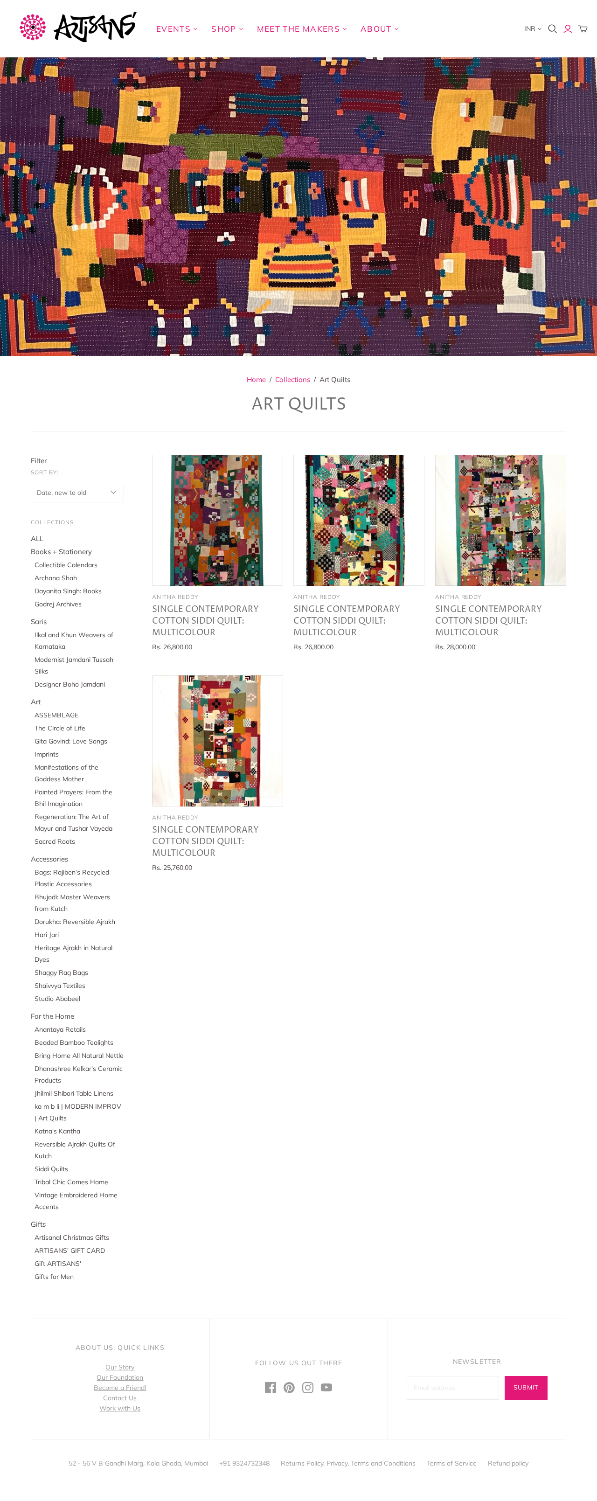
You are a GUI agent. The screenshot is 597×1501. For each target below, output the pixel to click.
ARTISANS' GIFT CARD (70, 1250)
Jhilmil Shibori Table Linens (74, 1093)
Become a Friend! (120, 1387)
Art (36, 701)
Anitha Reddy (175, 596)
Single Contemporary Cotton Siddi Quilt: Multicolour (205, 621)
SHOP (223, 29)
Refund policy (508, 1463)
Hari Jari (47, 935)
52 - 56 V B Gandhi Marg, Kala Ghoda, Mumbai (138, 1463)
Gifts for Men (54, 1276)
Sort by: (45, 472)
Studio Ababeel (57, 998)
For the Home (52, 1016)
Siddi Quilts (51, 1169)
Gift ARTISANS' (58, 1263)
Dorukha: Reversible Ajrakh (75, 921)
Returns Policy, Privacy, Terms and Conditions (348, 1463)
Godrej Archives (58, 604)
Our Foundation (120, 1377)
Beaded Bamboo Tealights (74, 1042)
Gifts (38, 1224)
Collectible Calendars (66, 565)
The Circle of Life (60, 728)
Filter (39, 460)
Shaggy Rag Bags (61, 972)
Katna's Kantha (57, 1131)
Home (256, 379)
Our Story (119, 1367)
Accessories (49, 859)
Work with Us (119, 1408)
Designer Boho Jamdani (70, 684)
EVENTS (173, 29)
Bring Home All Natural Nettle (79, 1055)
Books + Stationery (61, 551)
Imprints (47, 754)
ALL (37, 538)
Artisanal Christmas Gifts (72, 1237)
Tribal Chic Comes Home (71, 1182)
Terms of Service (452, 1463)
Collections (292, 379)
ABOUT (376, 29)
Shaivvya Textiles (60, 985)
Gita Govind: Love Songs (71, 741)
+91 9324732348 (244, 1463)
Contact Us (120, 1398)
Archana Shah (56, 578)
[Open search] (552, 29)
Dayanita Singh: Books (68, 591)
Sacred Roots (55, 841)
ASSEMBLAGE (56, 715)
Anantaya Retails (60, 1029)
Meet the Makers (298, 29)
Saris (39, 621)
